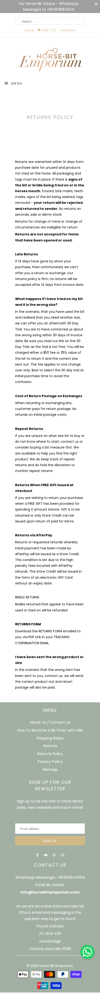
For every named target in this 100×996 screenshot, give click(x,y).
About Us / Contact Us (50, 722)
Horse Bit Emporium (56, 965)
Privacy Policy (50, 761)
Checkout (67, 30)
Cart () (48, 30)
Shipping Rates (50, 738)
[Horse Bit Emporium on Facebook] (37, 855)
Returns (50, 746)
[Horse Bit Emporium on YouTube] (46, 855)
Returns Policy (50, 753)
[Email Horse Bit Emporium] (63, 855)
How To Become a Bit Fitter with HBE (50, 730)
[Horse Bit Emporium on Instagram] (54, 855)
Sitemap (50, 769)
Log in (29, 30)
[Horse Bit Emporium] (50, 60)
